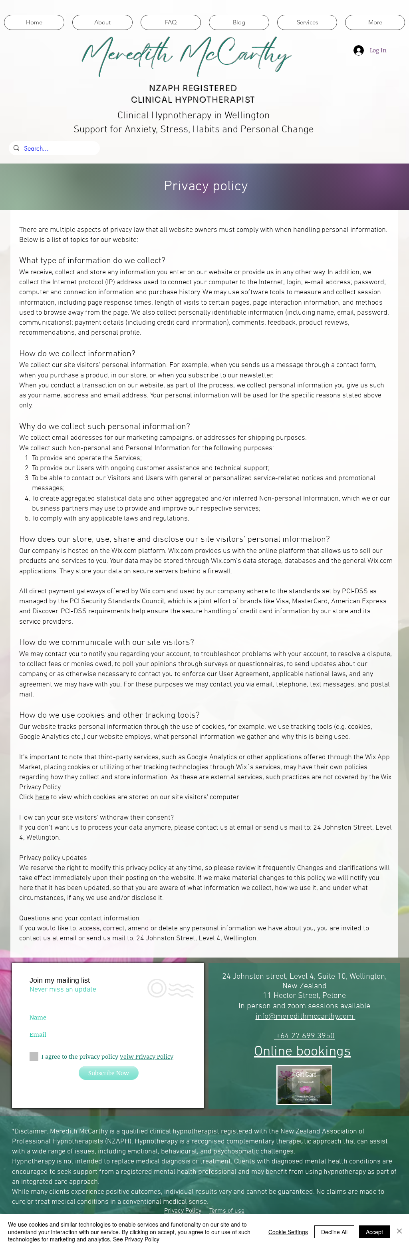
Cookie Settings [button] (288, 1232)
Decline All (334, 1232)
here (42, 797)
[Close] (399, 1232)
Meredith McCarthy (186, 54)
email (245, 828)
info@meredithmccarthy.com (305, 1017)
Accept (374, 1232)
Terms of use (226, 1211)
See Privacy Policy (136, 1239)
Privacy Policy (182, 1211)
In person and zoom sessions (289, 1006)
